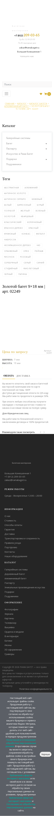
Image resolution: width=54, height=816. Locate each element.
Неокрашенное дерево (17, 245)
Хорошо (45, 754)
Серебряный (11, 263)
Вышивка (9, 627)
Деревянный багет (14, 573)
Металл (40, 234)
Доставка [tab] (23, 376)
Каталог (22, 103)
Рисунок (9, 257)
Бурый (40, 205)
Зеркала (8, 613)
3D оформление (13, 649)
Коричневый (34, 222)
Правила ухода (12, 542)
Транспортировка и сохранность (22, 538)
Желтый (25, 211)
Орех (26, 251)
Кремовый (10, 234)
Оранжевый (11, 251)
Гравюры (9, 654)
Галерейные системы (18, 138)
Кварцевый (27, 216)
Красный (34, 228)
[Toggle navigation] (6, 94)
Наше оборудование (15, 556)
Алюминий (31, 188)
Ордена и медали (14, 631)
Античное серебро (15, 199)
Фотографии (11, 609)
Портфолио (10, 547)
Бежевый (37, 199)
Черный (8, 274)
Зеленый (40, 211)
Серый (27, 263)
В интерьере (11, 636)
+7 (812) (27, 35)
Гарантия (9, 529)
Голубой (9, 211)
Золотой (9, 216)
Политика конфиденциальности (35, 689)
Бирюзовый (24, 205)
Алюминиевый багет (16, 106)
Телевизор (10, 622)
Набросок (10, 240)
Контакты (9, 551)
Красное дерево (13, 228)
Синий (40, 263)
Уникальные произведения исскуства (24, 587)
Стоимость (10, 520)
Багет (9, 143)
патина (22, 274)
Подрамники (13, 164)
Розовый (25, 257)
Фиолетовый (31, 268)
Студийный (11, 268)
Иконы (8, 645)
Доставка (9, 533)
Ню (38, 245)
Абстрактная (11, 188)
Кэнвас (26, 234)
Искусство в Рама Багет (19, 153)
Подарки (11, 159)
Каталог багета (38, 103)
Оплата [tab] (8, 375)
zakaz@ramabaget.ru (29, 47)
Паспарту (11, 148)
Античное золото (15, 193)
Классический (13, 222)
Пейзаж (39, 251)
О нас (7, 516)
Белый (8, 205)
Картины (9, 618)
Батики (8, 640)
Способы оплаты (13, 524)
